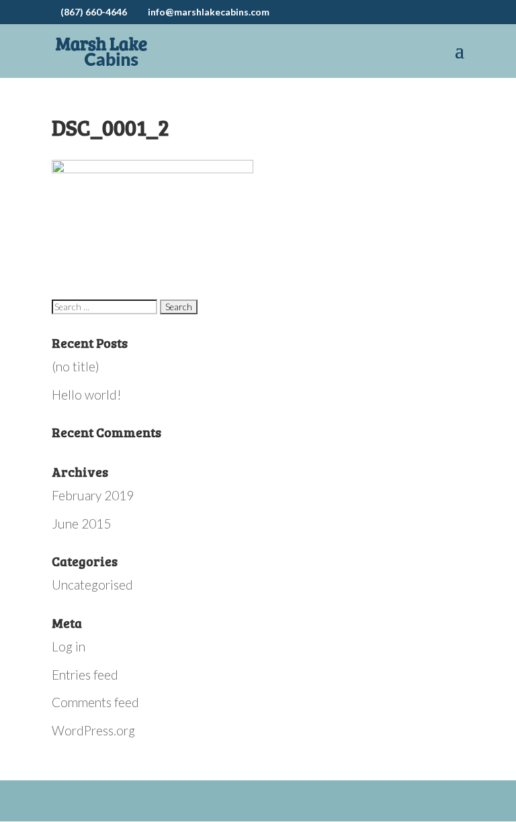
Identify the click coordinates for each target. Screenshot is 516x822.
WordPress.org (93, 730)
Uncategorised (92, 584)
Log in (68, 646)
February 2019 (93, 495)
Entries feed (85, 674)
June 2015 (81, 523)
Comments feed (95, 702)
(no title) (75, 366)
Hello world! (87, 394)
